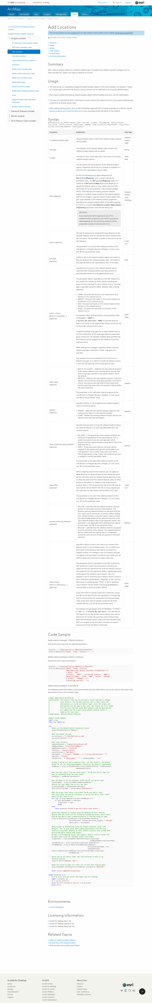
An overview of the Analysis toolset (25, 43)
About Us (80, 984)
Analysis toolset (53, 19)
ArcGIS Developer (48, 994)
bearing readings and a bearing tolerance (65, 111)
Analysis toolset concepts (21, 107)
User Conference (83, 992)
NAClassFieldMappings (87, 175)
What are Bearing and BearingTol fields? (65, 945)
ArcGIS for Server (48, 989)
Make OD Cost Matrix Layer (22, 78)
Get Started (24, 14)
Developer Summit (84, 994)
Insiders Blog (82, 989)
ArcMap (46, 2)
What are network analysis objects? (63, 940)
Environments (55, 53)
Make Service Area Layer (21, 86)
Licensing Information (58, 56)
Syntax (52, 48)
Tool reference (19, 19)
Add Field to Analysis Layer (22, 47)
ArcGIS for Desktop (49, 986)
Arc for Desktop (16, 2)
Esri (140, 2)
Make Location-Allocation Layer (23, 73)
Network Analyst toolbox (36, 19)
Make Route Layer (18, 82)
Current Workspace (57, 907)
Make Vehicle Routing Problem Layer (25, 91)
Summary (53, 43)
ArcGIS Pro (37, 2)
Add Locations (17, 52)
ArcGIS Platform (48, 992)
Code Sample (54, 51)
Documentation (13, 992)
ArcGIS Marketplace (49, 1000)
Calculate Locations (19, 56)
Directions (16, 65)
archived (73, 33)
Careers (80, 986)
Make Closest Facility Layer (22, 69)
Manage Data (61, 14)
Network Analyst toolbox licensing (21, 34)
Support (10, 997)
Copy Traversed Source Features (24, 60)
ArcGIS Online (47, 984)
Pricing (10, 994)
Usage (52, 45)
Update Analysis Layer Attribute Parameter (24, 101)
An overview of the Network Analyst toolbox (21, 28)
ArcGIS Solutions (48, 997)
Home (11, 14)
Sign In (118, 2)
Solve (14, 95)
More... (85, 14)
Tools (74, 14)
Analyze (47, 14)
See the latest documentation (124, 33)
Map (36, 14)
